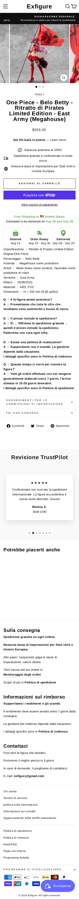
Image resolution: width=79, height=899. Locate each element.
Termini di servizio (15, 798)
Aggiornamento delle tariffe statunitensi (29, 817)
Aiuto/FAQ (10, 844)
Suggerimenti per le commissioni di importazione (34, 402)
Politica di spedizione (58, 388)
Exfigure (39, 6)
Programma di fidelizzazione (32, 869)
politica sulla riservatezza (20, 804)
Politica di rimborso (57, 356)
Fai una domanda (22, 412)
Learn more (58, 140)
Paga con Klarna (14, 850)
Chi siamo (10, 791)
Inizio (38, 94)
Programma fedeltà (16, 857)
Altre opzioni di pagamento (39, 204)
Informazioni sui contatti (19, 811)
